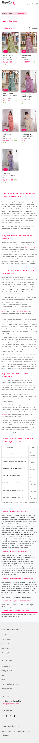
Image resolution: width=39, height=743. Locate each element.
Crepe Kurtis (15, 559)
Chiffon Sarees (12, 522)
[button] (36, 3)
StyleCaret (5, 414)
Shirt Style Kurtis (7, 572)
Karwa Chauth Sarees (14, 532)
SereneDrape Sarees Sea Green (10, 94)
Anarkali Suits (6, 582)
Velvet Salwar (16, 597)
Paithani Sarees (12, 541)
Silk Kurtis (25, 572)
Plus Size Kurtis (23, 570)
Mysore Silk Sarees (22, 537)
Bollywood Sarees (13, 519)
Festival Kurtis (19, 561)
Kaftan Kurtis (6, 566)
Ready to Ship (7, 671)
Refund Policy (7, 648)
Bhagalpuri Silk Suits (19, 582)
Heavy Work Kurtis (28, 564)
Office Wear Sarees (21, 539)
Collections (6, 666)
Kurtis (11, 551)
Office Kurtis (28, 568)
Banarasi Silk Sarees (20, 515)
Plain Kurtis (13, 570)
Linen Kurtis (14, 566)
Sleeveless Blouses (14, 617)
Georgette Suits (21, 588)
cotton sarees (30, 247)
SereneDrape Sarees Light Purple (26, 56)
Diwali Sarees (6, 526)
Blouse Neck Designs (8, 614)
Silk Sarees (30, 543)
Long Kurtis (23, 566)
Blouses (12, 611)
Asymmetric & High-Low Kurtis (12, 555)
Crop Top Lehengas (19, 605)
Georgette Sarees (7, 528)
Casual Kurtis (27, 555)
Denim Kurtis (24, 559)
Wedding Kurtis (11, 574)
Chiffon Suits (16, 584)
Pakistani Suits (15, 591)
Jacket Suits (31, 588)
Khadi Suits (5, 591)
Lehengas (12, 601)
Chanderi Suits (6, 584)
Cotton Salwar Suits (17, 586)
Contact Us (6, 639)
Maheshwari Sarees (27, 535)
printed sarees (15, 329)
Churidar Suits (27, 584)
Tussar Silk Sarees (21, 545)
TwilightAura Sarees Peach (8, 135)
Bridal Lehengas (7, 605)
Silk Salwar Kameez (27, 595)
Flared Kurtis (29, 561)
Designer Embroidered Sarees (12, 524)
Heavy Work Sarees (20, 528)
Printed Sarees (11, 543)
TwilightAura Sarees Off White (28, 135)
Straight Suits (6, 597)
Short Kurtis (17, 572)
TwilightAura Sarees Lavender (9, 174)
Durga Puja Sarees (18, 526)
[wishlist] (16, 34)
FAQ (3, 675)
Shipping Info (6, 653)
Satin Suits (5, 595)
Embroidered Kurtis (8, 561)
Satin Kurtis (33, 570)
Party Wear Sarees (25, 541)
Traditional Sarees (8, 545)
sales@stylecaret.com (11, 704)
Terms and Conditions (10, 684)
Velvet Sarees (11, 547)
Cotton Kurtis (6, 559)
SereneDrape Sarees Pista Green (10, 56)
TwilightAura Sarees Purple (27, 96)
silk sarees (25, 252)
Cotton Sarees (23, 522)
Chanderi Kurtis (7, 557)
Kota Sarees (6, 535)
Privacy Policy (7, 689)
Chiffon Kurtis (17, 557)
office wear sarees (21, 311)
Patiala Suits (14, 593)
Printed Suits (23, 593)
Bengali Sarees (18, 517)
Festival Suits (10, 588)
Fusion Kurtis (6, 564)
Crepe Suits (29, 586)
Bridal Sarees (24, 519)
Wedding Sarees (22, 547)
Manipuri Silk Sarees (8, 537)
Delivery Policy (7, 644)
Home (4, 14)
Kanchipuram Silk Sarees (15, 530)
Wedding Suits (27, 597)
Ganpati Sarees (30, 526)
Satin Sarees (22, 543)
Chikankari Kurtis (28, 557)
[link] (33, 4)
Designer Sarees (28, 524)
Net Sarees (10, 539)
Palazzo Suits (25, 591)
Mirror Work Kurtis (17, 568)
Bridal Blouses (21, 614)
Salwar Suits (14, 578)
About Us (5, 635)
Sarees (11, 14)
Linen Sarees (15, 535)
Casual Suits (31, 582)
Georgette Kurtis (16, 564)
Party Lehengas (7, 607)
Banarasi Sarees (7, 515)
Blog (3, 680)
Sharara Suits (15, 595)
